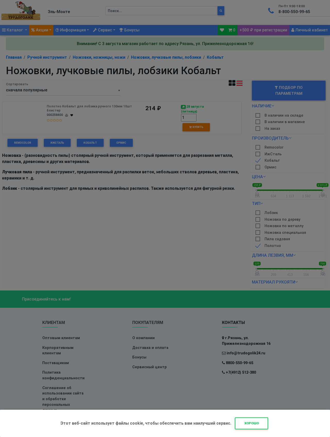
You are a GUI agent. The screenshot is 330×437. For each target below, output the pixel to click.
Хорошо (251, 423)
